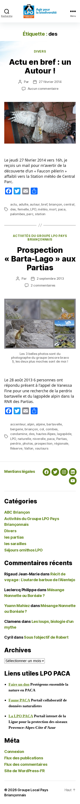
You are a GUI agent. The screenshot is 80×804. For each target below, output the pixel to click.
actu (13, 204)
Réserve (16, 448)
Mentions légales (19, 471)
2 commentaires (43, 285)
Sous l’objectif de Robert (46, 637)
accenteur (18, 424)
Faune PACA (19, 700)
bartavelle (54, 424)
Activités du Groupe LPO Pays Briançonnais (40, 237)
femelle (23, 209)
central (69, 204)
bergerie (16, 429)
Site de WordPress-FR (24, 771)
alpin (30, 424)
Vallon (28, 448)
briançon (55, 204)
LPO (33, 209)
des (13, 209)
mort (52, 209)
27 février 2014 (50, 82)
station (40, 214)
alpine (40, 424)
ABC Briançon (17, 512)
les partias (14, 537)
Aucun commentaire (43, 89)
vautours (41, 448)
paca (61, 209)
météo (43, 209)
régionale (61, 443)
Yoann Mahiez (17, 605)
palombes (17, 214)
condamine (18, 434)
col (41, 429)
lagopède (64, 434)
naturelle (24, 439)
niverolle (39, 439)
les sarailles (15, 543)
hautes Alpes (45, 434)
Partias (61, 439)
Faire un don (19, 684)
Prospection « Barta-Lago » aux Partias (40, 258)
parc (29, 214)
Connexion (14, 751)
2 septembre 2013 (50, 278)
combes (52, 429)
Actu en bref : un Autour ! (40, 66)
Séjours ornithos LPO (23, 550)
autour (34, 204)
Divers (40, 51)
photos (28, 443)
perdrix (15, 443)
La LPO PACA (21, 716)
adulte (23, 204)
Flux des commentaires (25, 764)
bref (44, 204)
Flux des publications (23, 758)
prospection (43, 443)
